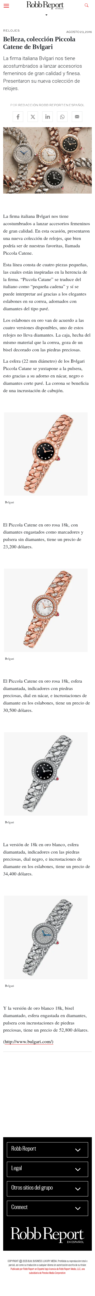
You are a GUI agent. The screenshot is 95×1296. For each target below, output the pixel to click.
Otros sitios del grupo (32, 1187)
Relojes (11, 30)
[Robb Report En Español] (45, 5)
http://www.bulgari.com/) (29, 1041)
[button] (6, 5)
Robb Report (23, 1148)
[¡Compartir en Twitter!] (32, 116)
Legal (16, 1168)
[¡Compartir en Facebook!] (18, 116)
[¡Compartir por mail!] (77, 116)
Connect (19, 1207)
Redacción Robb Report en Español (51, 105)
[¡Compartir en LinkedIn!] (47, 116)
